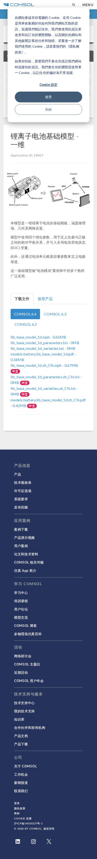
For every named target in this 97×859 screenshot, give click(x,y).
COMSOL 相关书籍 (29, 562)
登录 (17, 803)
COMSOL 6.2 (26, 324)
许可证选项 (23, 490)
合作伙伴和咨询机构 (29, 727)
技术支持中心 (24, 702)
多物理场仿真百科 (28, 633)
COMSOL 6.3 (55, 314)
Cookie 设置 (23, 818)
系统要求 (21, 498)
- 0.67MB (44, 365)
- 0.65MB (38, 337)
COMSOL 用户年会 (29, 680)
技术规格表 (23, 482)
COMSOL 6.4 (25, 314)
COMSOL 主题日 (27, 664)
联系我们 (21, 790)
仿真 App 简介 (25, 570)
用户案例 (21, 545)
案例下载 (21, 529)
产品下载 (21, 744)
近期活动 (21, 672)
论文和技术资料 (26, 554)
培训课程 (21, 600)
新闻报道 (21, 782)
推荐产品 (45, 298)
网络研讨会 (23, 655)
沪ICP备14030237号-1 (28, 823)
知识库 (19, 719)
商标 (17, 813)
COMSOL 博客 (25, 625)
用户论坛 (21, 609)
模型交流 (21, 617)
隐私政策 (19, 808)
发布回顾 (21, 507)
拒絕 (48, 109)
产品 (17, 474)
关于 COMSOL (25, 766)
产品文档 (21, 735)
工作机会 (21, 774)
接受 (48, 97)
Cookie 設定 (48, 84)
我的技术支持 (24, 711)
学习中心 (21, 592)
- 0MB (45, 342)
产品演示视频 (24, 537)
